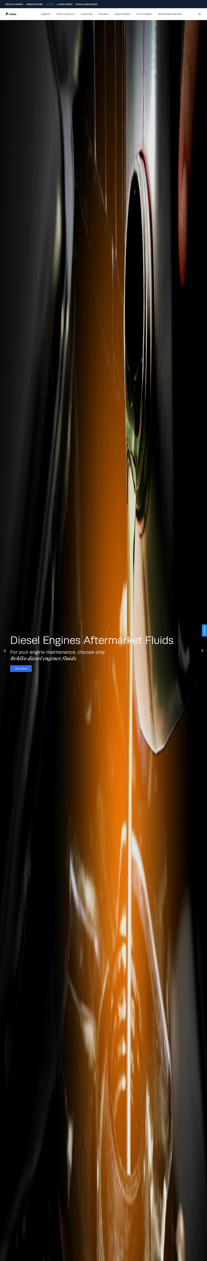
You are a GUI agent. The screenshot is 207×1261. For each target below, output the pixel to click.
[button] (21, 14)
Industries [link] (86, 14)
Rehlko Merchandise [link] (170, 14)
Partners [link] (103, 14)
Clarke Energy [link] (65, 4)
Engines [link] (50, 4)
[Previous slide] (167, 650)
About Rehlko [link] (122, 14)
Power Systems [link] (34, 4)
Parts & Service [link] (66, 14)
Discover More (186, 665)
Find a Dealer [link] (144, 14)
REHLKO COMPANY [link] (14, 4)
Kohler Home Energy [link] (87, 4)
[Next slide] (153, 650)
